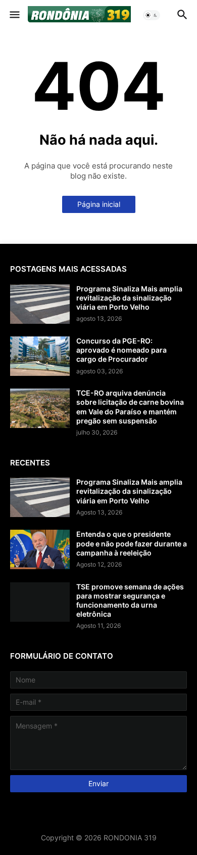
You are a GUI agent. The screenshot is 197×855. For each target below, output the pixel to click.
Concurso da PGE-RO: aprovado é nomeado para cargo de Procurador (121, 349)
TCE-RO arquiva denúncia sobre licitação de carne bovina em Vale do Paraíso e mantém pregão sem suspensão (130, 407)
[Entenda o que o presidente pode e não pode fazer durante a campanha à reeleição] (40, 549)
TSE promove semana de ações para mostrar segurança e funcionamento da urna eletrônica (130, 600)
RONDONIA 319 (130, 837)
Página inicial (98, 204)
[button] (14, 15)
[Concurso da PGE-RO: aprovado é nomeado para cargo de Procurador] (40, 356)
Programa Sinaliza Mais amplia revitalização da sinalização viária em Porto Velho (129, 297)
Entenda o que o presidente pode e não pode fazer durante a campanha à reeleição (131, 543)
